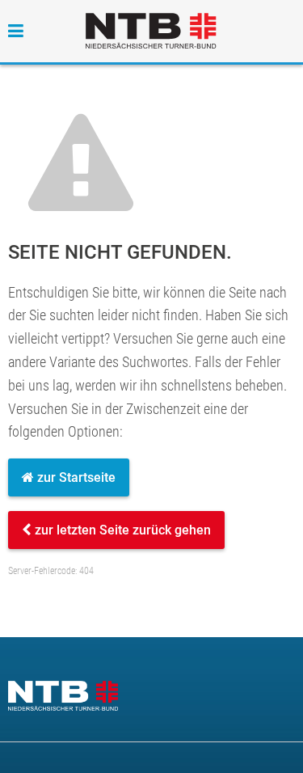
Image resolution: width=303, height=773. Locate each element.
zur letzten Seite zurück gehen (121, 530)
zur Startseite (75, 477)
